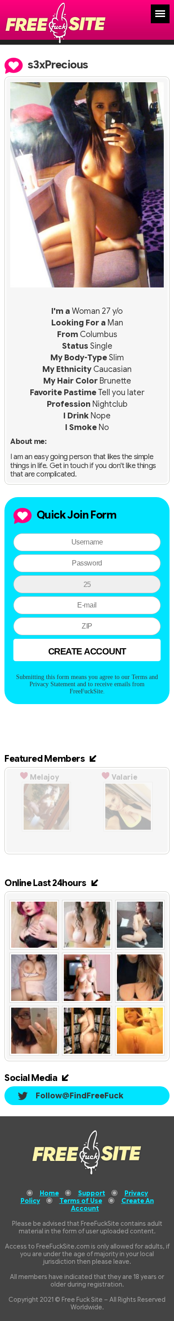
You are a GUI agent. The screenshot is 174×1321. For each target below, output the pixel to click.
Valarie (124, 777)
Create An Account (112, 1204)
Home (49, 1193)
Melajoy (44, 777)
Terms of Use (80, 1201)
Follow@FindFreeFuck (80, 1096)
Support (91, 1193)
